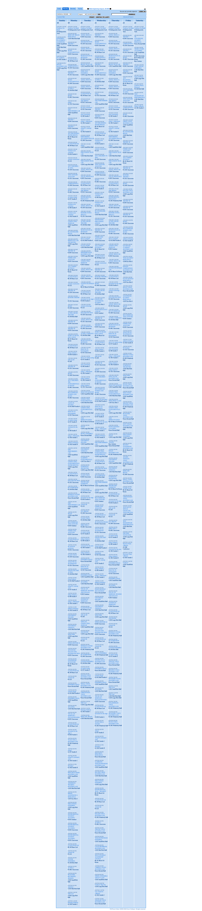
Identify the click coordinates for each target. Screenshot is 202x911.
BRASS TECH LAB (86, 64)
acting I (70, 750)
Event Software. (131, 909)
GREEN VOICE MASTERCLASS (128, 122)
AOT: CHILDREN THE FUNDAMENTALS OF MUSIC (73, 383)
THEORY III (71, 251)
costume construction (73, 159)
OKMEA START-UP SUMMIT (139, 50)
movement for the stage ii (87, 299)
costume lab (71, 678)
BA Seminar (126, 348)
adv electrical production (71, 547)
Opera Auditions (138, 77)
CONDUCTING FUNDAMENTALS (86, 400)
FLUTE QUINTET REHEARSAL (128, 279)
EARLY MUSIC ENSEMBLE (139, 67)
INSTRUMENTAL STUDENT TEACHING (73, 816)
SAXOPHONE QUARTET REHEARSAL (127, 297)
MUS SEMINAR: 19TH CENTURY (73, 523)
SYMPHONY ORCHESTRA (85, 467)
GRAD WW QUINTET (87, 392)
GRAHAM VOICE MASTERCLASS (100, 901)
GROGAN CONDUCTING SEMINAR (85, 623)
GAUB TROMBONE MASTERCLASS (101, 847)
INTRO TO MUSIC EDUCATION (73, 336)
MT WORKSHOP (73, 487)
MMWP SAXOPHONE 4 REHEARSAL (73, 795)
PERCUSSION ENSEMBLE (72, 804)
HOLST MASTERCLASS (62, 65)
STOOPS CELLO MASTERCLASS (100, 661)
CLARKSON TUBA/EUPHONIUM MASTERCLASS (101, 763)
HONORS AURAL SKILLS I (86, 213)
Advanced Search (128, 17)
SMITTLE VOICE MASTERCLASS (128, 355)
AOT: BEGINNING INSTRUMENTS (73, 134)
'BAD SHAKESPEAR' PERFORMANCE (128, 522)
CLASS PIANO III (73, 144)
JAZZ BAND (84, 632)
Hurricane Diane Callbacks (127, 555)
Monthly (73, 9)
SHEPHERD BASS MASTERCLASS (86, 253)
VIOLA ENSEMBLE (101, 653)
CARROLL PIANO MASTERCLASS (100, 868)
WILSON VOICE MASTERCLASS (86, 676)
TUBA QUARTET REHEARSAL (128, 259)
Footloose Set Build (73, 28)
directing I (70, 766)
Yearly (80, 9)
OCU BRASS (84, 511)
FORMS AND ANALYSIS (72, 258)
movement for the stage (87, 497)
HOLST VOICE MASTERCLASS (128, 288)
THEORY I (71, 44)
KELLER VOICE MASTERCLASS (100, 814)
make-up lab (71, 360)
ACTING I (71, 88)
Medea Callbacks (139, 106)
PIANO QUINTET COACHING (113, 427)
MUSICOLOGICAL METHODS (86, 56)
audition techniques (73, 442)
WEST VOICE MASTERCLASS (128, 393)
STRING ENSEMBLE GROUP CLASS (101, 877)
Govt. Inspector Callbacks (99, 892)
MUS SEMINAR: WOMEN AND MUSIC (73, 394)
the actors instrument (86, 107)
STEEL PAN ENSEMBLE (84, 72)
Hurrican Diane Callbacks (127, 544)
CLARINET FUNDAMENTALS (86, 458)
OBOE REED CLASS (114, 401)
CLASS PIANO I (73, 59)
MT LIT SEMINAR (86, 326)
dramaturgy (98, 553)
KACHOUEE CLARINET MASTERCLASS (128, 247)
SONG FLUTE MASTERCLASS (113, 377)
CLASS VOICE (72, 555)
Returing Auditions (73, 902)
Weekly (65, 9)
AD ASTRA (71, 707)
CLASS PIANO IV (73, 539)
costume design (72, 691)
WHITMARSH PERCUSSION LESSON (99, 221)
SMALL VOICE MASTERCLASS (86, 684)
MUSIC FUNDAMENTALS (73, 51)
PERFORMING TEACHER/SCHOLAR (87, 137)
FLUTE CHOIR (85, 245)
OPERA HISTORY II (74, 643)
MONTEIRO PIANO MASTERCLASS (114, 679)
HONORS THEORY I (101, 277)
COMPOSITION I (73, 66)
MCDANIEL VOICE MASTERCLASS (114, 714)
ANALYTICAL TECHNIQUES (72, 562)
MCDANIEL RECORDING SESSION (72, 876)
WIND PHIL (71, 634)
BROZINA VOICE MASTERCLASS (113, 671)
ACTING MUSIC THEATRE (73, 314)
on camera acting (72, 197)
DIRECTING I (85, 525)
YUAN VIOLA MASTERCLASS (73, 740)
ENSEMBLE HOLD (73, 684)
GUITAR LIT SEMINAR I (84, 600)
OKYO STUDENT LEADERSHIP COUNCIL (100, 857)
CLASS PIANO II (86, 94)
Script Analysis (72, 579)
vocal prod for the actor (87, 546)
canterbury (71, 887)
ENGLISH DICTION (74, 481)
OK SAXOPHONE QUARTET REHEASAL (138, 39)
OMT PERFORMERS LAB (74, 110)
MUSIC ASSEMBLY (87, 433)
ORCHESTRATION (86, 42)
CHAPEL (111, 442)
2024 (107, 8)
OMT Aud (71, 894)
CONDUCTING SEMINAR (72, 222)
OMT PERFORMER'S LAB (72, 451)
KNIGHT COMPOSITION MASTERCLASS (128, 268)
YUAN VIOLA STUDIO (99, 723)
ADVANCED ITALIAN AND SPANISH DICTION (74, 651)
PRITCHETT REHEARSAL (99, 754)
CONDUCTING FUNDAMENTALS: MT (86, 409)
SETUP (70, 513)
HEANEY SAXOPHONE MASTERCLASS (128, 446)
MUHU (70, 95)
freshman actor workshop (72, 151)
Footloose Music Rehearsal (139, 86)
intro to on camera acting (87, 358)
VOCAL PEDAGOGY (87, 176)
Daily (59, 9)
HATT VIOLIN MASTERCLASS (128, 425)
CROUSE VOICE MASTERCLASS (100, 830)
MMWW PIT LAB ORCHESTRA (73, 241)
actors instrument (85, 114)
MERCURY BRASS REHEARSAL (73, 36)
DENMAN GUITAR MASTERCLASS (74, 495)
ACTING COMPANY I (87, 333)
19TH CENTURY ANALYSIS (73, 175)
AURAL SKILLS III (86, 169)
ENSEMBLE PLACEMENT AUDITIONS (61, 40)
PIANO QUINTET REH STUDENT (100, 590)
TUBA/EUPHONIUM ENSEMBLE (101, 839)
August (101, 8)
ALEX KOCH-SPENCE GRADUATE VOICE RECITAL (128, 509)
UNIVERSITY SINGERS (72, 616)
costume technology (86, 306)
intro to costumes (85, 238)
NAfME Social (127, 488)
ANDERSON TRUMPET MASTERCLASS (73, 784)
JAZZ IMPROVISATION (86, 419)
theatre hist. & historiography (72, 412)
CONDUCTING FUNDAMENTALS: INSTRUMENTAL (74, 463)
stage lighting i (85, 100)
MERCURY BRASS (86, 717)
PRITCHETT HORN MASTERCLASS (74, 773)
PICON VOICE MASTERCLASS (113, 723)
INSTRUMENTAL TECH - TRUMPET (100, 790)
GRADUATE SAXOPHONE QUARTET (99, 301)
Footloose (125, 563)
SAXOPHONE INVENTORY (72, 661)
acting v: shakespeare (73, 436)
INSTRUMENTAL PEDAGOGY (86, 198)
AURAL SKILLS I (86, 35)
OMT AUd (111, 687)
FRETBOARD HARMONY (85, 483)
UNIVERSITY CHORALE (72, 626)
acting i (70, 102)
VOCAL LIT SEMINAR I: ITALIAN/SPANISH (74, 715)
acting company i (72, 353)
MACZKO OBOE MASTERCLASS (100, 773)
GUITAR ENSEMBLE (71, 860)
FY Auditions (60, 58)
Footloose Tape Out (100, 885)
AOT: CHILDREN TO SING (73, 167)
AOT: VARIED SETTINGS (72, 267)
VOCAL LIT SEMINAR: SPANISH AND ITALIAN (87, 590)
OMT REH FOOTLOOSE (127, 534)
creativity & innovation (71, 403)
